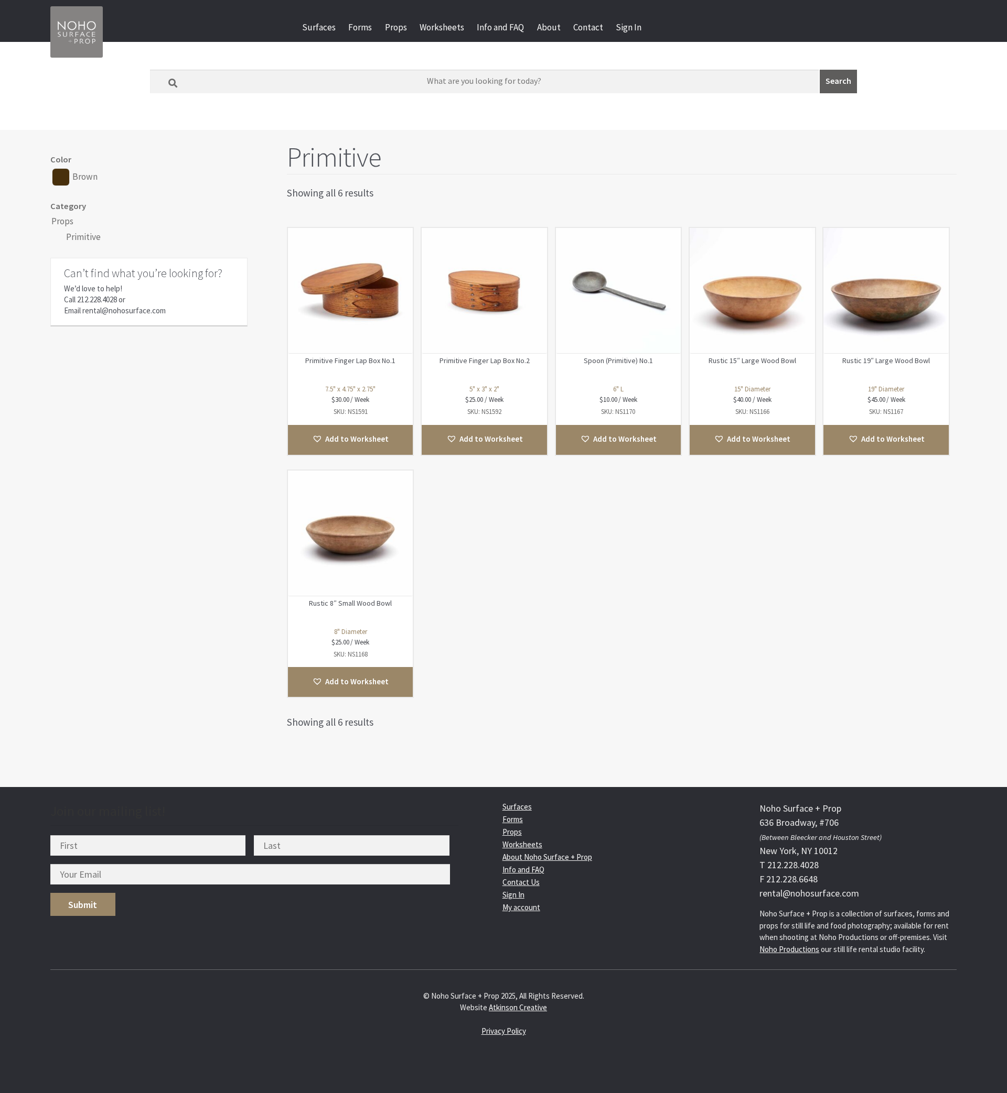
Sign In (628, 27)
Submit (82, 905)
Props (396, 27)
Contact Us (521, 882)
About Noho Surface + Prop (547, 857)
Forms (360, 27)
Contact (588, 27)
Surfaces (319, 27)
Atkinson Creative (518, 1007)
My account (521, 907)
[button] (350, 440)
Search (838, 80)
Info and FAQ (500, 27)
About (549, 27)
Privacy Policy (503, 1031)
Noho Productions (789, 949)
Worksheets (442, 27)
